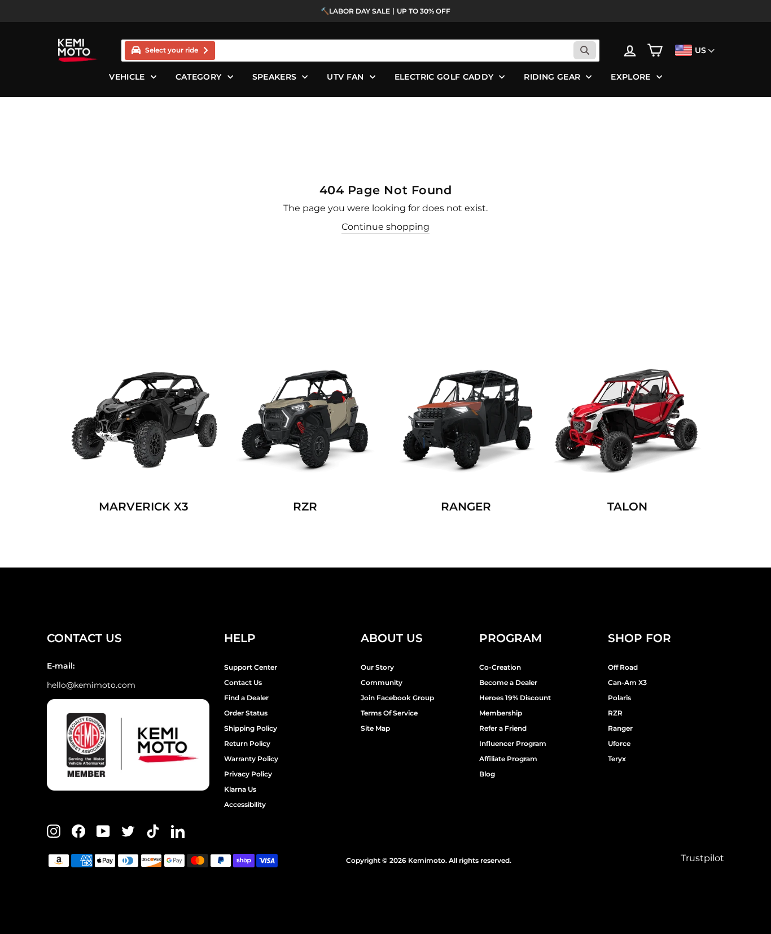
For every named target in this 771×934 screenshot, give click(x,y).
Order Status (246, 713)
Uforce (619, 743)
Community (381, 682)
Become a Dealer (508, 682)
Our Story (377, 667)
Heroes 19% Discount (515, 697)
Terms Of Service (389, 713)
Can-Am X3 (627, 682)
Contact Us (243, 682)
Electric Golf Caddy (444, 77)
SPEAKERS (274, 77)
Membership (500, 713)
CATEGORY (199, 77)
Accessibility (245, 804)
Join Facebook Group (397, 697)
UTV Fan (345, 77)
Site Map (375, 728)
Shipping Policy (250, 728)
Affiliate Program (508, 758)
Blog (487, 774)
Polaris (619, 697)
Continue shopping (385, 226)
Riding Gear (552, 77)
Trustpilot (702, 858)
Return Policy (247, 743)
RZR (615, 713)
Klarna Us (240, 789)
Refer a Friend (503, 728)
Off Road (623, 667)
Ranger (620, 728)
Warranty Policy (251, 758)
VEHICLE (126, 77)
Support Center (250, 667)
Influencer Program (512, 743)
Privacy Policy (248, 774)
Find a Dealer (246, 697)
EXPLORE (630, 77)
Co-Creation (500, 667)
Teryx (617, 758)
